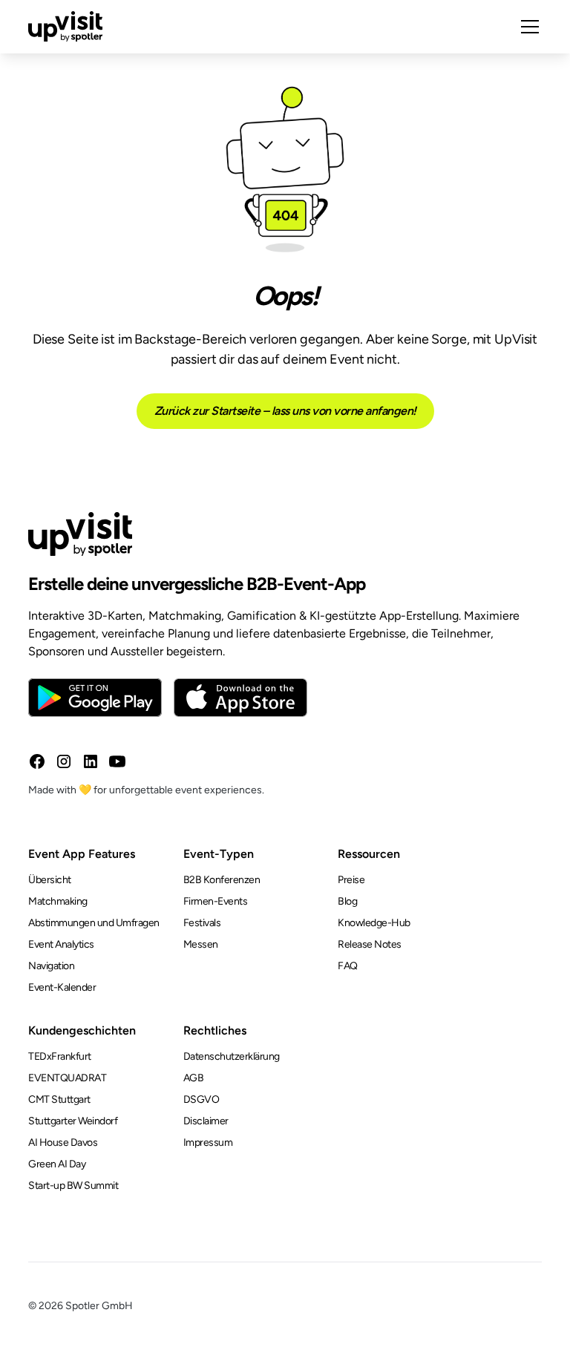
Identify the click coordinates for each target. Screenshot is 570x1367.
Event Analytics (61, 944)
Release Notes (370, 944)
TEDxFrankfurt (59, 1056)
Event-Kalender (62, 987)
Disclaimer (206, 1121)
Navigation (51, 966)
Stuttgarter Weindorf (72, 1121)
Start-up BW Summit (73, 1185)
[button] (527, 27)
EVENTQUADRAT (67, 1078)
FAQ (348, 966)
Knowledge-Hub (374, 923)
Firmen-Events (215, 901)
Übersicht (49, 879)
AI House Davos (62, 1142)
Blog (347, 901)
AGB (193, 1078)
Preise (351, 879)
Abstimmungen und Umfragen (94, 923)
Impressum (208, 1142)
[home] (65, 26)
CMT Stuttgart (59, 1099)
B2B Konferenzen (222, 879)
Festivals (202, 923)
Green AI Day (56, 1164)
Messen (200, 944)
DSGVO (201, 1099)
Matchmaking (58, 901)
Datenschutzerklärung (231, 1056)
